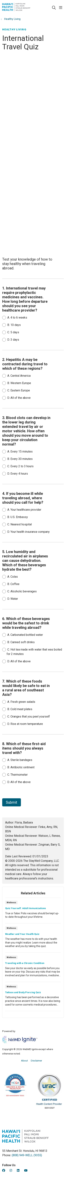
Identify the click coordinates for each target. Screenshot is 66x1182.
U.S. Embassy (17, 517)
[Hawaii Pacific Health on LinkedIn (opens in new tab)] (18, 1170)
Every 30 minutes (20, 459)
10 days (14, 325)
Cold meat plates (19, 709)
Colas (12, 576)
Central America (19, 375)
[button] (61, 8)
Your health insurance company (28, 531)
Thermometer (17, 774)
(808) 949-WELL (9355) (27, 1155)
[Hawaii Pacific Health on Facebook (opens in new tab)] (3, 1170)
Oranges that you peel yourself (28, 716)
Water (12, 598)
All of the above (19, 398)
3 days (13, 339)
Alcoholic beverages (22, 591)
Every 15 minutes (20, 451)
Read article (33, 911)
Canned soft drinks (21, 642)
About (24, 1060)
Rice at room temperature (25, 724)
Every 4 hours (17, 473)
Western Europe (19, 383)
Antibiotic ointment (20, 767)
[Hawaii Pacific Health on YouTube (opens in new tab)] (25, 1170)
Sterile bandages (19, 760)
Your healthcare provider (24, 509)
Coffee (13, 584)
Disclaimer (36, 1060)
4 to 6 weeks (17, 317)
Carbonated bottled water (25, 635)
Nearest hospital (19, 524)
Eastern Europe (18, 390)
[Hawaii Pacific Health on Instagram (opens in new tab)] (11, 1170)
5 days (13, 332)
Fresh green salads (21, 702)
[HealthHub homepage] (25, 7)
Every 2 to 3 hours (20, 466)
